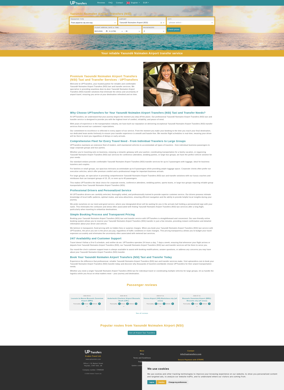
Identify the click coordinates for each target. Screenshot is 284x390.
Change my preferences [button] (178, 382)
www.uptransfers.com (93, 359)
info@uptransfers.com (190, 354)
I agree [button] (151, 382)
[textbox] (189, 22)
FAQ (110, 3)
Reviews (101, 3)
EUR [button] (145, 3)
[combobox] (142, 23)
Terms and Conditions (142, 358)
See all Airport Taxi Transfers (142, 333)
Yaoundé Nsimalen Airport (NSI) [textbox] (133, 23)
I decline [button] (161, 382)
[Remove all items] (161, 22)
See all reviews (142, 313)
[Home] (78, 3)
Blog (142, 354)
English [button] (134, 3)
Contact (119, 3)
